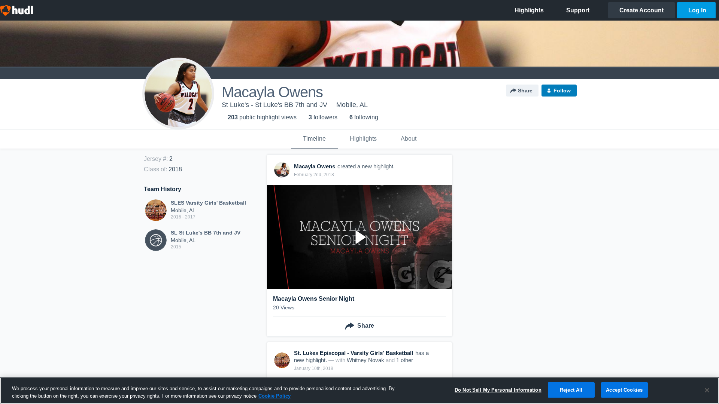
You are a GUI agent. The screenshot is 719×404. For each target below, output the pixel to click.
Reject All (571, 390)
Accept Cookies (624, 390)
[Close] (707, 390)
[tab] (314, 139)
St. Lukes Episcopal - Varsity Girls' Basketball (353, 353)
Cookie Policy (274, 396)
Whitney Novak (365, 360)
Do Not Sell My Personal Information (498, 390)
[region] (359, 390)
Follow (562, 91)
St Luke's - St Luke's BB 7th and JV (274, 104)
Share (525, 91)
